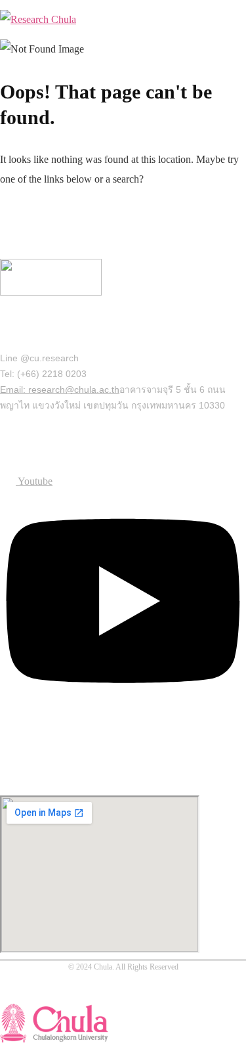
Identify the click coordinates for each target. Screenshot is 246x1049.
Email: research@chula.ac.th (59, 389)
